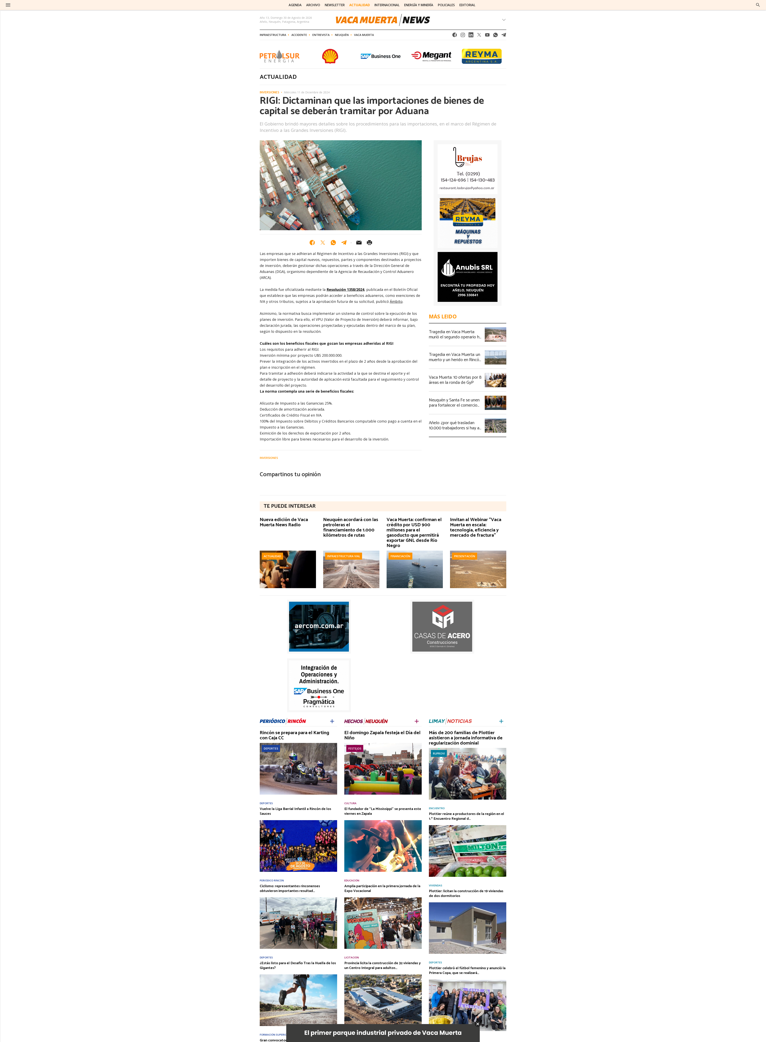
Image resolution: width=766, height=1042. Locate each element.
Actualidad (272, 556)
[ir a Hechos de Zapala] (366, 721)
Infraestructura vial (343, 556)
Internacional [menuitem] (387, 5)
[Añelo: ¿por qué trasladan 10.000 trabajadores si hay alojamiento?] (495, 419)
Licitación (351, 957)
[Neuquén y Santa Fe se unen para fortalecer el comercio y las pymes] (495, 397)
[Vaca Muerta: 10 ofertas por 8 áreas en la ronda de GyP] (495, 374)
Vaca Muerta (364, 35)
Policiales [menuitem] (446, 5)
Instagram (462, 36)
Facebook (454, 36)
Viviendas (435, 885)
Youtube (487, 36)
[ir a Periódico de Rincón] (283, 721)
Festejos (354, 748)
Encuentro (437, 808)
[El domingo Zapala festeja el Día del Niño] (383, 744)
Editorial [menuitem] (467, 5)
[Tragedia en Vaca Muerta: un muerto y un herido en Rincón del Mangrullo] (495, 351)
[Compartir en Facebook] (312, 243)
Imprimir (369, 243)
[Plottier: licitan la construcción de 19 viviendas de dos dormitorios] (467, 903)
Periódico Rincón (272, 880)
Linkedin (471, 36)
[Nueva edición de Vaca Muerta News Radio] (288, 552)
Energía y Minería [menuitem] (418, 5)
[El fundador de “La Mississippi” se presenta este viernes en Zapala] (383, 821)
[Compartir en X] (323, 243)
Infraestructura (273, 35)
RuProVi (439, 753)
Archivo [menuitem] (313, 5)
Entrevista (321, 35)
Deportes (271, 748)
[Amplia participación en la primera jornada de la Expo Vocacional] (383, 898)
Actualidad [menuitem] (359, 5)
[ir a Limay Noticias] (450, 721)
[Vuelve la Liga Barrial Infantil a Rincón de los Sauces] (298, 821)
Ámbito (396, 301)
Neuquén (342, 35)
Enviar (359, 243)
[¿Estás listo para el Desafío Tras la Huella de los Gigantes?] (298, 975)
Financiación (400, 556)
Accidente (299, 35)
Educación (351, 880)
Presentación (464, 556)
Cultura (350, 803)
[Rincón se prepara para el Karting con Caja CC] (298, 744)
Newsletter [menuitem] (335, 5)
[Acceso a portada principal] (37, 5)
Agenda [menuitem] (295, 5)
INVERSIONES (269, 92)
